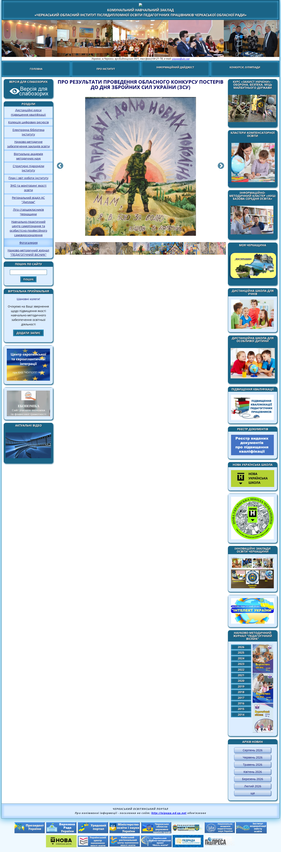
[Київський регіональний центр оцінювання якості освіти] (124, 845)
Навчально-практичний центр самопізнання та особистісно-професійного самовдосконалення (28, 228)
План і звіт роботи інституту (28, 178)
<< (59, 166)
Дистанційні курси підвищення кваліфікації (28, 112)
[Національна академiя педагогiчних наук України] (219, 832)
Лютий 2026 (252, 786)
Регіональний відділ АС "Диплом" (28, 200)
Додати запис (28, 333)
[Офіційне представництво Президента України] (29, 832)
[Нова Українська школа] (61, 846)
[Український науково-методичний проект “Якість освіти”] (156, 846)
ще (253, 793)
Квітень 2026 (253, 772)
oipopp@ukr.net (181, 58)
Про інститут (105, 69)
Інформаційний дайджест (175, 67)
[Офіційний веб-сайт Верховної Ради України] (61, 832)
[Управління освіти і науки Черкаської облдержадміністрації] (188, 830)
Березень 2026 (252, 779)
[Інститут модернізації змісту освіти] (251, 832)
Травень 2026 (252, 764)
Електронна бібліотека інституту (28, 132)
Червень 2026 (252, 757)
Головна (36, 69)
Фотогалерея (28, 243)
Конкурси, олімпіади (245, 67)
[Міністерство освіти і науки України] (124, 832)
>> (221, 166)
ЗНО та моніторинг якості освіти (28, 188)
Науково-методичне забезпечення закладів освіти (28, 144)
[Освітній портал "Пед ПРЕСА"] (219, 844)
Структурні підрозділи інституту (28, 168)
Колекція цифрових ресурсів (28, 122)
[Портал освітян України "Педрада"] (188, 846)
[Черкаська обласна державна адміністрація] (156, 832)
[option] (140, 169)
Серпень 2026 (252, 750)
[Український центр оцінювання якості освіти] (93, 846)
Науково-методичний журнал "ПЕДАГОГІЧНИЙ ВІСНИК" (28, 252)
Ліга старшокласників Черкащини (28, 212)
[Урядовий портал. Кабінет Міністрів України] (93, 832)
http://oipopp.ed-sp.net (168, 813)
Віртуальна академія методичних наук (28, 156)
